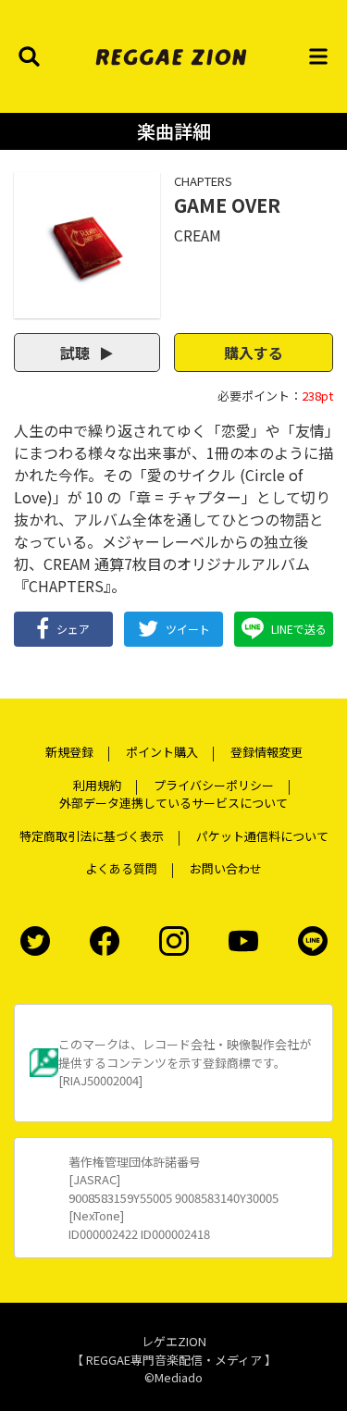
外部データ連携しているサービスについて (173, 802)
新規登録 (69, 752)
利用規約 (97, 785)
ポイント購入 (162, 752)
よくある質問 (121, 868)
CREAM (197, 235)
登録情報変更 (266, 752)
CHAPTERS (203, 181)
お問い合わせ (226, 868)
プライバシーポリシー (214, 785)
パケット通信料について (262, 836)
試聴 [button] (76, 352)
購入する (253, 352)
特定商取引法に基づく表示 (91, 836)
